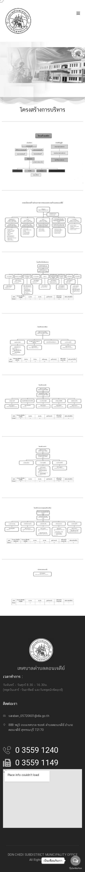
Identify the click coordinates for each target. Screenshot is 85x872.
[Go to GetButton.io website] (75, 868)
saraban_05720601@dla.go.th (28, 716)
